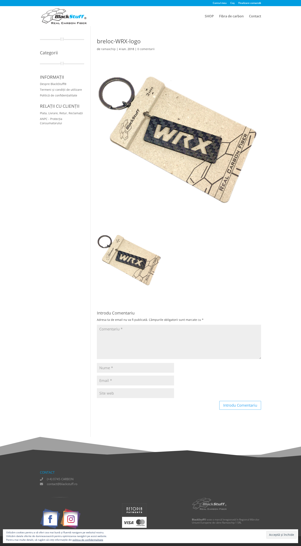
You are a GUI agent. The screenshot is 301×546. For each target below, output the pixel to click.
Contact (255, 16)
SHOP (209, 16)
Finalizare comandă (249, 3)
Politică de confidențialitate (58, 95)
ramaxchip (108, 49)
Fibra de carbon (231, 16)
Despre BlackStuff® (53, 84)
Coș (232, 3)
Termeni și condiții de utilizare (61, 90)
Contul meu (220, 3)
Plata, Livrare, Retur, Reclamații (61, 113)
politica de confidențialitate (87, 540)
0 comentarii (146, 49)
